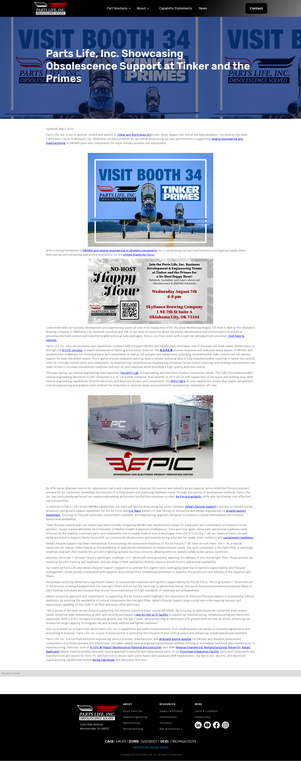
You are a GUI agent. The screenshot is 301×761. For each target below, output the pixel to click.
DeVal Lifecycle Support (200, 506)
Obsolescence (168, 717)
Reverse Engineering (135, 717)
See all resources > (171, 728)
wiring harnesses (103, 660)
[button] (119, 8)
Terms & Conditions (206, 711)
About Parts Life (132, 711)
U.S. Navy (135, 511)
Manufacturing (131, 723)
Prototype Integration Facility (199, 651)
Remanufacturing (133, 728)
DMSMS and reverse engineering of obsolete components (120, 250)
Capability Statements (175, 8)
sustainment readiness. (238, 537)
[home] (51, 8)
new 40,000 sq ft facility (152, 615)
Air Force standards (188, 496)
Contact (256, 8)
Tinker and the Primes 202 (134, 135)
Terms (136, 747)
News (203, 8)
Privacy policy (202, 717)
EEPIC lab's (177, 381)
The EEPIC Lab (129, 373)
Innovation (166, 723)
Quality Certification (171, 711)
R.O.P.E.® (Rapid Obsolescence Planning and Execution (125, 647)
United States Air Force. (139, 255)
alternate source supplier (175, 639)
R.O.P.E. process (72, 350)
